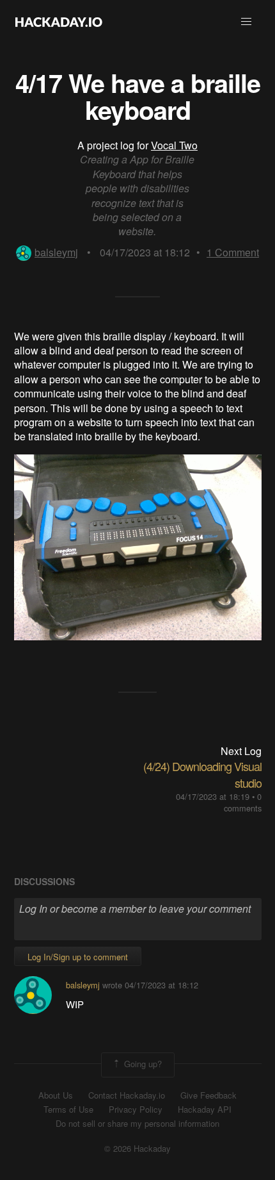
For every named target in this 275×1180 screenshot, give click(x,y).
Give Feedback (208, 1095)
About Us (55, 1095)
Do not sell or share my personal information (137, 1123)
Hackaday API (205, 1109)
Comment (233, 252)
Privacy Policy (135, 1109)
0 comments (243, 802)
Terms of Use (68, 1109)
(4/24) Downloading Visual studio (202, 774)
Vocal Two (174, 145)
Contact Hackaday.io (126, 1095)
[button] (246, 22)
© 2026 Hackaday (137, 1148)
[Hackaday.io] (59, 22)
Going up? (142, 1064)
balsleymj (56, 252)
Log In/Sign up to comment (78, 957)
